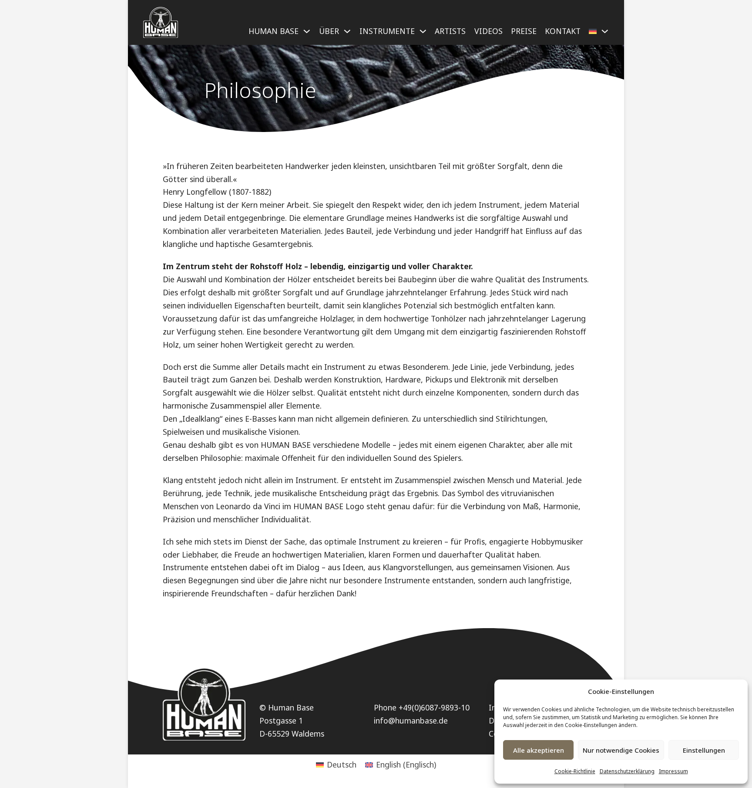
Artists (450, 31)
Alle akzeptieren (538, 750)
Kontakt (563, 31)
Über (329, 31)
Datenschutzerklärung (627, 771)
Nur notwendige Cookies (621, 750)
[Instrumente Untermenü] (423, 34)
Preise (524, 31)
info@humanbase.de (411, 720)
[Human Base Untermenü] (307, 34)
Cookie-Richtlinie (574, 771)
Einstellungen (704, 750)
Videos (488, 31)
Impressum (673, 771)
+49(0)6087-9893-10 (434, 707)
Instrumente (387, 31)
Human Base (273, 31)
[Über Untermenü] (347, 34)
